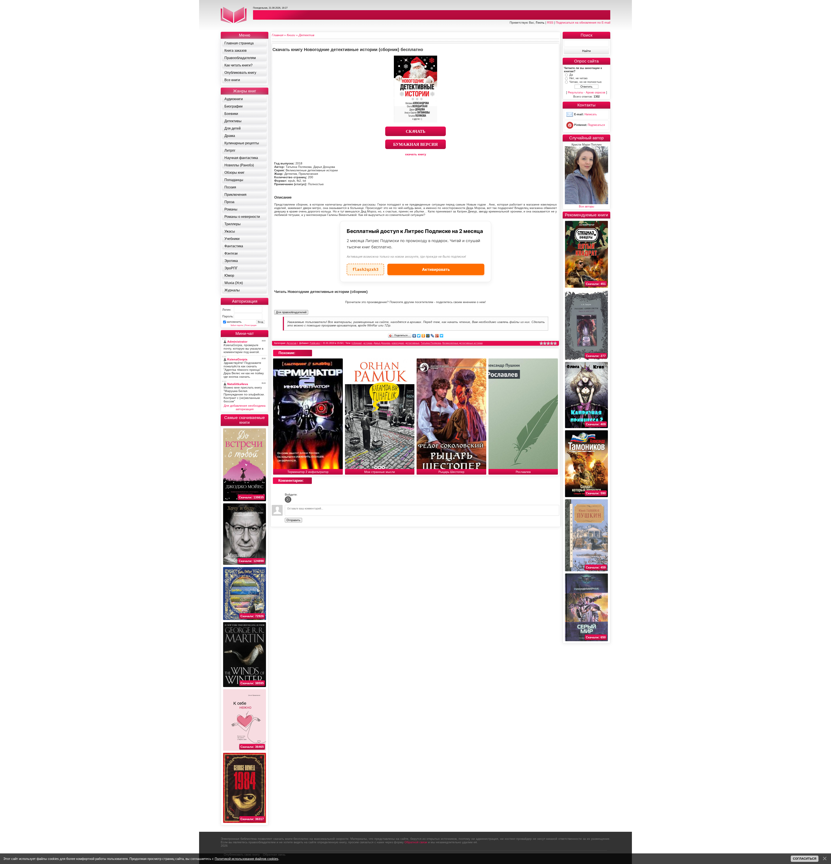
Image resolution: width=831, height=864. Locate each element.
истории (367, 343)
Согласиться (804, 858)
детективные (412, 343)
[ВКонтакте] (414, 336)
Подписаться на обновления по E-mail (583, 22)
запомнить (234, 321)
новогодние (397, 343)
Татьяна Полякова (431, 343)
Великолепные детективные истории (462, 343)
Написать (591, 114)
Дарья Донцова (382, 343)
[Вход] (288, 499)
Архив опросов (595, 92)
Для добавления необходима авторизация (245, 407)
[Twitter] (419, 336)
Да (571, 74)
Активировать (436, 269)
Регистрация (250, 325)
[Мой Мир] (428, 336)
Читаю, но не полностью (585, 82)
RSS (550, 22)
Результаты (575, 92)
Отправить (293, 520)
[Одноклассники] (423, 336)
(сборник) (356, 343)
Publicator (315, 343)
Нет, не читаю (578, 78)
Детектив (291, 343)
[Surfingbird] (441, 336)
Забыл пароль (236, 325)
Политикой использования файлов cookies (246, 859)
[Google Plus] (437, 336)
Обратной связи (415, 842)
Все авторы (586, 206)
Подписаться (596, 125)
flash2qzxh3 (365, 268)
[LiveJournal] (432, 336)
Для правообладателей (291, 312)
